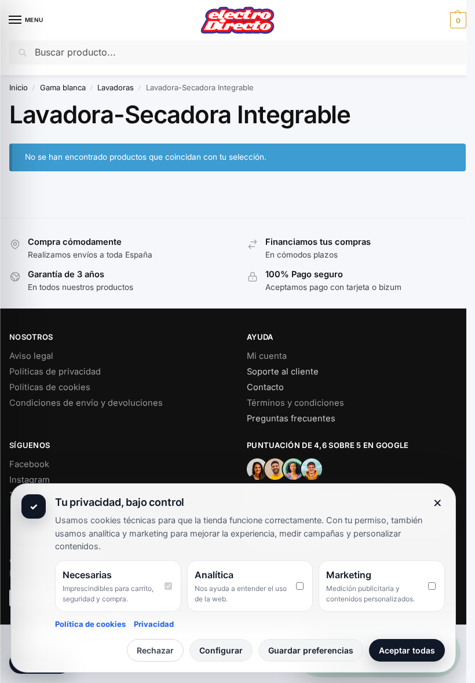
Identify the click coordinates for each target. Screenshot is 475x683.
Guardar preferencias (310, 650)
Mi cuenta (267, 356)
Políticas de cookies (49, 387)
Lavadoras (115, 87)
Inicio (18, 87)
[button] (456, 20)
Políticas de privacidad (55, 371)
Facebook (29, 464)
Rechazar (155, 650)
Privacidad (154, 624)
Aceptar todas (407, 650)
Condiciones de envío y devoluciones (86, 403)
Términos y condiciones (295, 403)
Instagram (29, 480)
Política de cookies (90, 624)
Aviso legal (31, 356)
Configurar (221, 650)
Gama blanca (63, 87)
